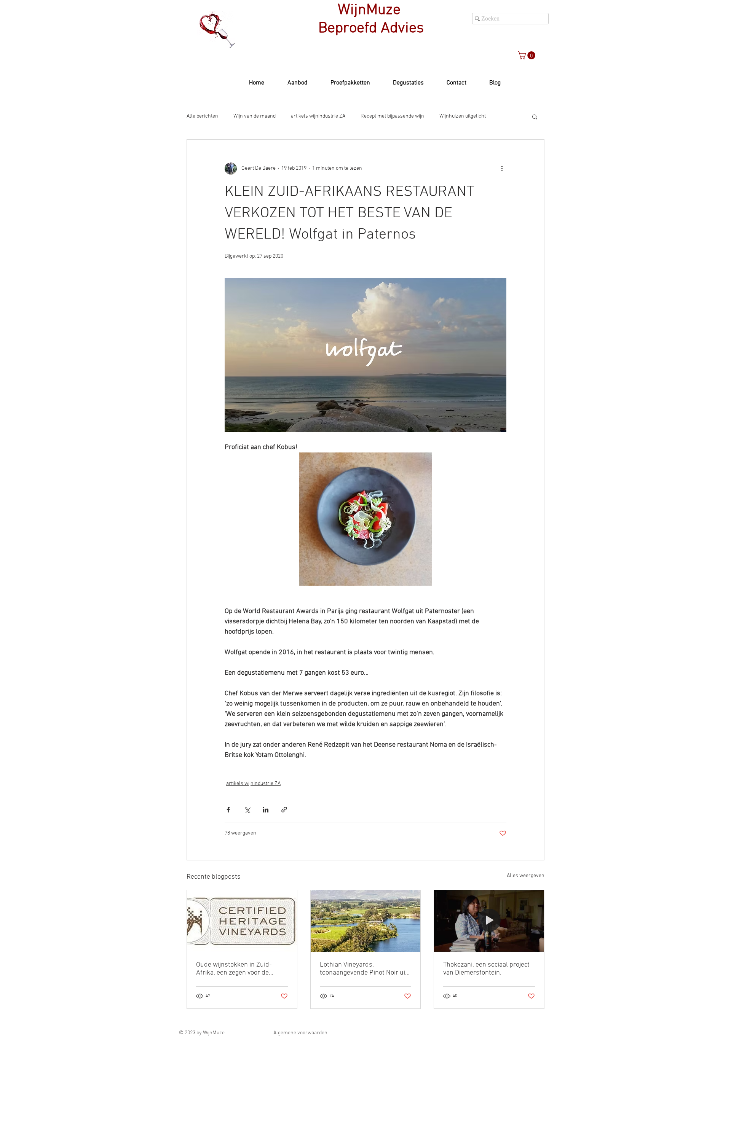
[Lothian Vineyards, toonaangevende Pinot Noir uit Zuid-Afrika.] (366, 921)
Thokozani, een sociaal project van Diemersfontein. (486, 969)
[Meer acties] (501, 168)
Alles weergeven (525, 876)
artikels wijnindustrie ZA (318, 116)
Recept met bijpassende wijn (392, 116)
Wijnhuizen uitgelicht (462, 116)
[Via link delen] (284, 809)
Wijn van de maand (254, 116)
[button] (527, 55)
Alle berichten (202, 116)
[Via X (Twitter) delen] (247, 809)
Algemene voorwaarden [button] (300, 1033)
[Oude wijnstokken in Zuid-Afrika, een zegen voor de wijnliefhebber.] (242, 921)
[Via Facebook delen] (228, 809)
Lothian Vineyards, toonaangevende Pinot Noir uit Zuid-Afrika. (363, 969)
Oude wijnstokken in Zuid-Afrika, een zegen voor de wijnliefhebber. (234, 969)
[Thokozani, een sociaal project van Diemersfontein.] (489, 921)
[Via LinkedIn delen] (265, 809)
